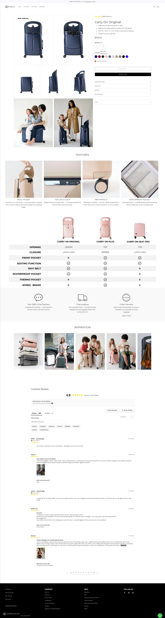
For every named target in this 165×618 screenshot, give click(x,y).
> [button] (97, 572)
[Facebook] (124, 593)
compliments (44, 430)
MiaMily (67, 426)
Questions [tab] (47, 413)
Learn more (126, 315)
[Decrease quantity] (97, 46)
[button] (123, 74)
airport (34, 426)
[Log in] (154, 7)
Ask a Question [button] (112, 410)
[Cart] (158, 7)
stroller (59, 426)
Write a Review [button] (128, 410)
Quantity (98, 42)
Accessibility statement (10, 605)
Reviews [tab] (34, 413)
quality (34, 430)
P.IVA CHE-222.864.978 (24, 615)
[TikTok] (133, 593)
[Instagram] (129, 593)
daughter (76, 426)
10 (94, 572)
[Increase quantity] (103, 46)
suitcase (51, 426)
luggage (43, 426)
